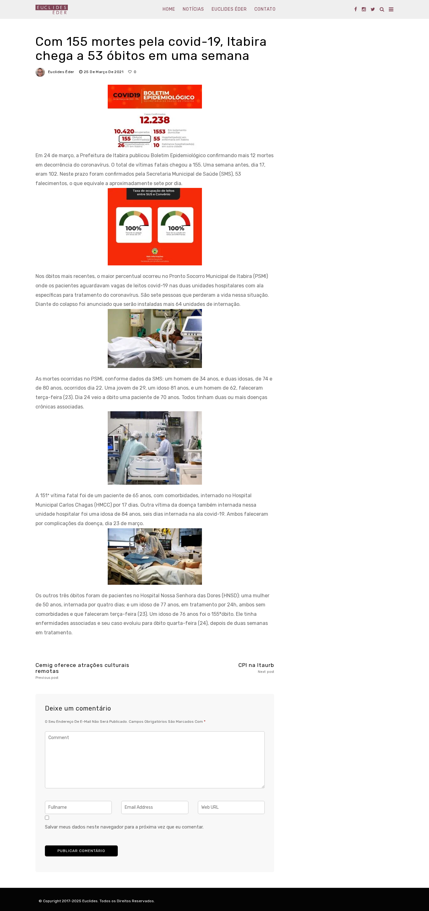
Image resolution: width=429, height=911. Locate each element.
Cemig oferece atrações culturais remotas (82, 670)
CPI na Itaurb (256, 668)
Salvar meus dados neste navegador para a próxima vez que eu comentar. (124, 827)
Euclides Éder (229, 9)
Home (169, 9)
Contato (265, 9)
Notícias (193, 9)
